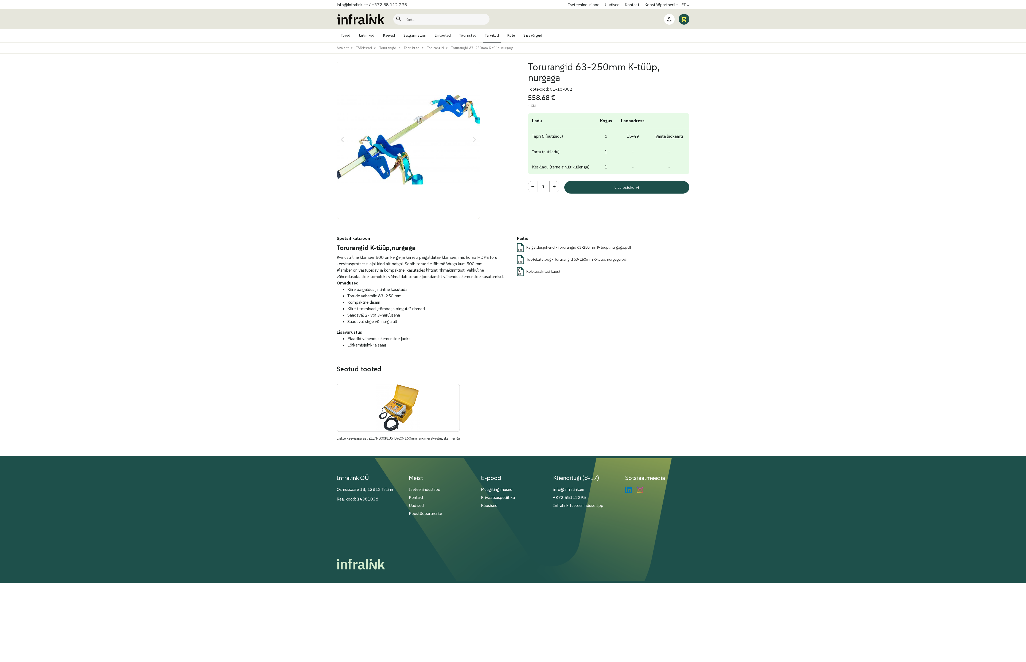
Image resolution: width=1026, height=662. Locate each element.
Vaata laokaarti (669, 136)
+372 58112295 (569, 497)
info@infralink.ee (352, 4)
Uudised (613, 4)
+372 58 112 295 (389, 4)
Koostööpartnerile (661, 4)
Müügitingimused (496, 489)
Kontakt (632, 4)
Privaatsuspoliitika (498, 497)
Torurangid (387, 48)
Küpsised (489, 505)
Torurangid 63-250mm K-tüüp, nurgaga (482, 48)
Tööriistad (364, 48)
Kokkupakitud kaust (543, 271)
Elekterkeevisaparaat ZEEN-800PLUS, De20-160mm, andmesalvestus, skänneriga (398, 438)
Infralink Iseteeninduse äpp (578, 505)
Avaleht (343, 48)
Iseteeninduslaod (584, 4)
